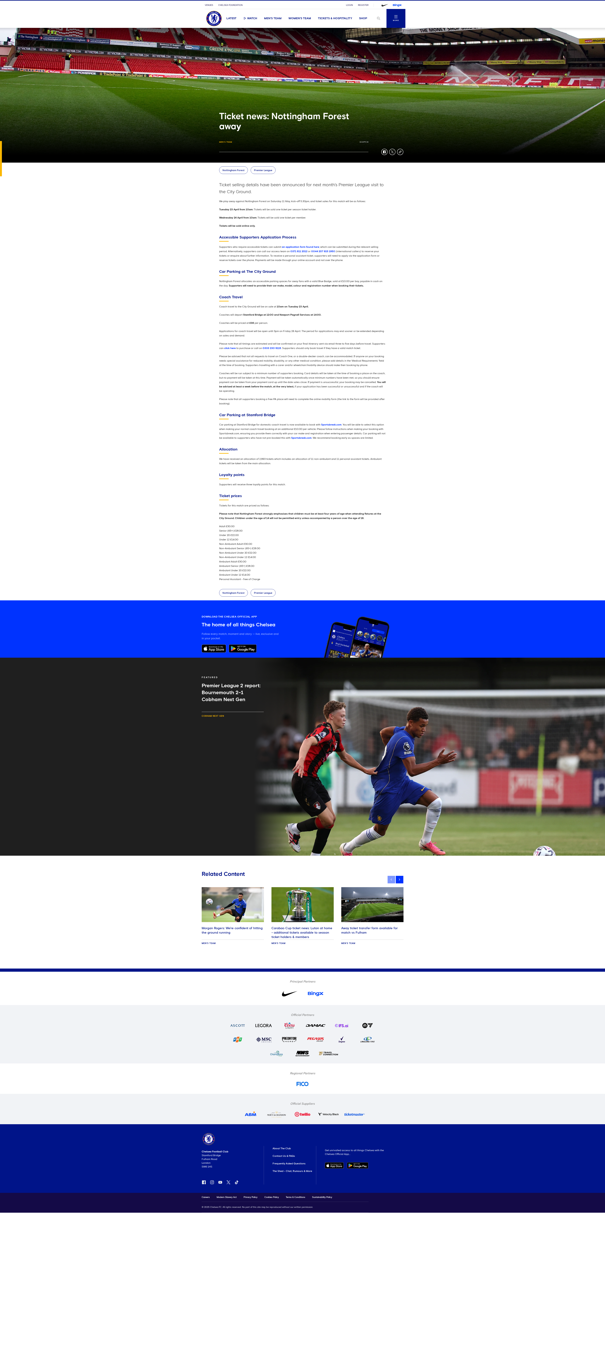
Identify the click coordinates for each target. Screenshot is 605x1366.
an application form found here (300, 247)
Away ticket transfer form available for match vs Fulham (369, 930)
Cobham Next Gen (213, 716)
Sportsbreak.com (331, 424)
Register (363, 5)
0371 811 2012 (298, 251)
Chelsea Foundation (230, 5)
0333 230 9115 (272, 348)
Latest (231, 18)
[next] (399, 879)
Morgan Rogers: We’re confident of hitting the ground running (232, 930)
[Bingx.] (397, 5)
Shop (363, 18)
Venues (209, 5)
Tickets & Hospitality (335, 18)
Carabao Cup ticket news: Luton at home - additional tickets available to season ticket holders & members (301, 933)
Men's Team (273, 18)
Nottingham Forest (233, 170)
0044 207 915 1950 (323, 251)
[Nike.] (384, 5)
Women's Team (299, 18)
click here (230, 348)
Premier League (263, 170)
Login (349, 5)
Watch (252, 18)
